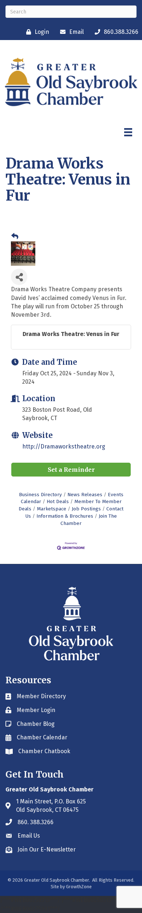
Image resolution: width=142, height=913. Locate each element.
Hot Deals (58, 501)
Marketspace (51, 509)
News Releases (84, 494)
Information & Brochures (64, 516)
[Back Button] (14, 237)
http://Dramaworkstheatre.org (63, 446)
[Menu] (128, 132)
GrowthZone (79, 886)
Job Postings (86, 509)
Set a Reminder (71, 469)
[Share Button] (19, 277)
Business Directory (40, 494)
